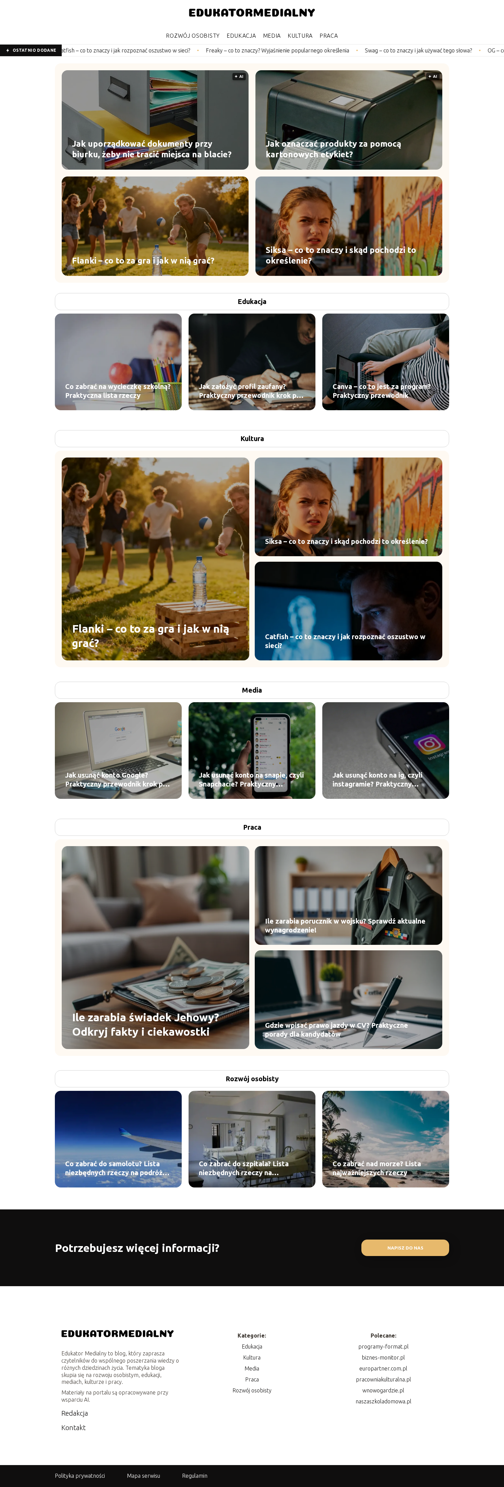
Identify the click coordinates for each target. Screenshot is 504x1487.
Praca (329, 36)
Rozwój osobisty (193, 36)
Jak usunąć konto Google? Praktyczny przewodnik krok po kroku (116, 780)
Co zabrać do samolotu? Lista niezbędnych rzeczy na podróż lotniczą (114, 1168)
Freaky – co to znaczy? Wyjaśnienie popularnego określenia (178, 50)
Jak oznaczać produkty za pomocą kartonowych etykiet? (333, 149)
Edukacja (241, 36)
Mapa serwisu (143, 1476)
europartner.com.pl (383, 1368)
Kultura (300, 36)
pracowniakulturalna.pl (383, 1379)
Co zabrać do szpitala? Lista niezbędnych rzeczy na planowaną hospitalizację (244, 1168)
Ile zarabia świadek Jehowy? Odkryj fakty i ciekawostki (145, 1024)
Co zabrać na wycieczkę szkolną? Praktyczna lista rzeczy (118, 390)
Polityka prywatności (80, 1476)
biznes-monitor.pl (383, 1357)
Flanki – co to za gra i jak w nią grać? (143, 260)
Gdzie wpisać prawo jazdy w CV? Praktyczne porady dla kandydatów (336, 1029)
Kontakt (73, 1427)
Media (272, 36)
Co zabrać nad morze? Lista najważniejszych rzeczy (377, 1168)
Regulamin (194, 1476)
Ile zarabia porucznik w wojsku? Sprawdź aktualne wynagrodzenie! (345, 925)
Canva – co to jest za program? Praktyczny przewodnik (382, 390)
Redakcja (74, 1413)
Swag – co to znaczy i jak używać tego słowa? (319, 50)
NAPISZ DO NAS (405, 1248)
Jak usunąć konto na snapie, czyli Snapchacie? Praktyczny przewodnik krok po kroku (251, 780)
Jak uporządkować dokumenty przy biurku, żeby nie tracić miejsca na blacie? (151, 149)
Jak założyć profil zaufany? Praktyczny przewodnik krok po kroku (250, 391)
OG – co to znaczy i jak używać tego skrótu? (440, 50)
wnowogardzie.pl (383, 1390)
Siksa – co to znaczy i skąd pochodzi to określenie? (341, 255)
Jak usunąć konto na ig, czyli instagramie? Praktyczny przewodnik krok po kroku (377, 780)
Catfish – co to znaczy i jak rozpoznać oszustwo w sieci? (345, 641)
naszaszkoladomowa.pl (383, 1401)
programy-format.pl (383, 1346)
